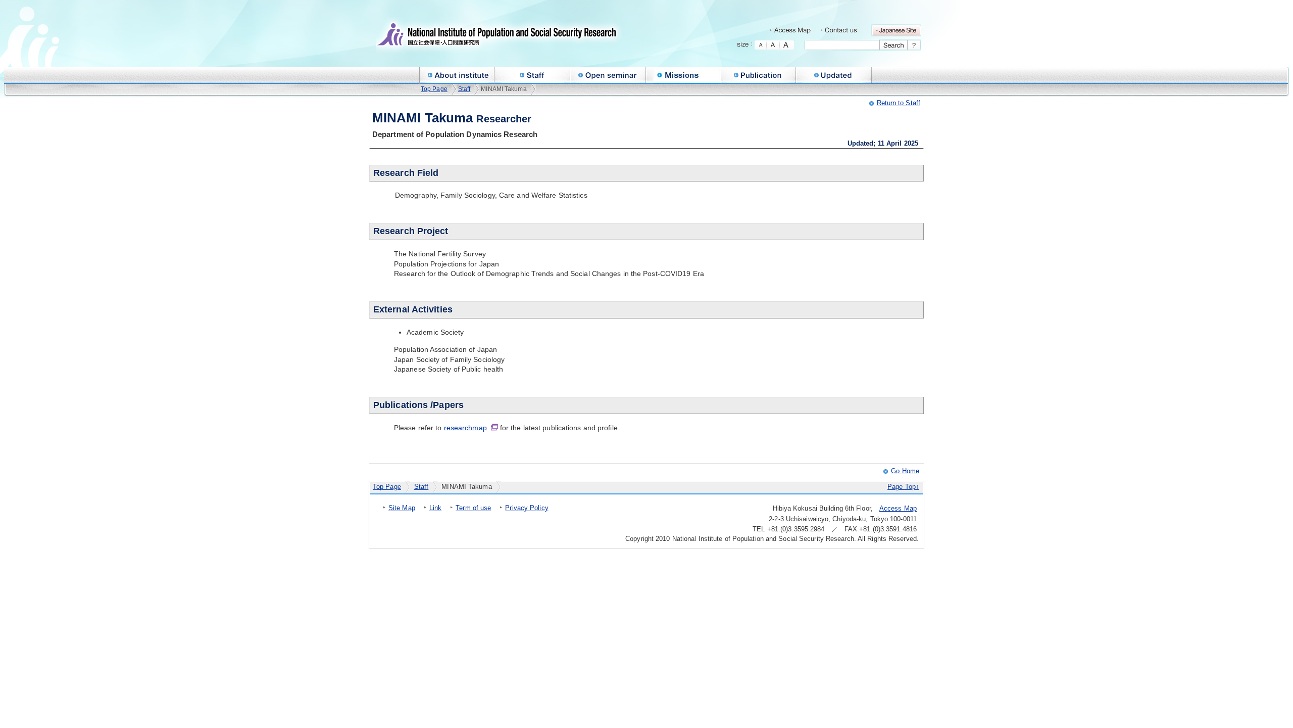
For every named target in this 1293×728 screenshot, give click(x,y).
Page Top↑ (903, 486)
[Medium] (773, 45)
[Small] (761, 45)
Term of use (473, 508)
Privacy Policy (526, 508)
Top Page (434, 89)
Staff (464, 89)
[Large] (787, 45)
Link (435, 508)
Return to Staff (899, 103)
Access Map (898, 508)
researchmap (465, 428)
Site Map (401, 508)
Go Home (905, 471)
